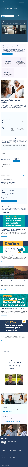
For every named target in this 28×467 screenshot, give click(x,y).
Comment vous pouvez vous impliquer (20, 16)
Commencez (4, 443)
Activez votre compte (12, 445)
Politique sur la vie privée (12, 461)
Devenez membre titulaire (16, 161)
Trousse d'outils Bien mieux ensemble (21, 453)
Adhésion (2, 455)
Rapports (2, 461)
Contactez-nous (3, 155)
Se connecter (20, 1)
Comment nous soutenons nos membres (6, 16)
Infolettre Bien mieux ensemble (12, 454)
